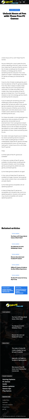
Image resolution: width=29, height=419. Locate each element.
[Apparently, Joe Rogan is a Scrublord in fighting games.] (7, 359)
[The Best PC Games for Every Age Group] (5, 277)
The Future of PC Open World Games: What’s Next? (19, 237)
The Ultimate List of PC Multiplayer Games (17, 247)
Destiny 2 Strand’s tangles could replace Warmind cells (7, 290)
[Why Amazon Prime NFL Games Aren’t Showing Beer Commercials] (7, 368)
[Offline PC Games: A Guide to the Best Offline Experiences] (5, 266)
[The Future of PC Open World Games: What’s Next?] (5, 235)
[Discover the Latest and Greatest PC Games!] (5, 256)
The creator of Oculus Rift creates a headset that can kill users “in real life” (19, 350)
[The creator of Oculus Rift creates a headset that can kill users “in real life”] (7, 349)
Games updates (14, 10)
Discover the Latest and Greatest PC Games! (17, 257)
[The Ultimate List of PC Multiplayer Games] (5, 246)
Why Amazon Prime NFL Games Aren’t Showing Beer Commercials (19, 369)
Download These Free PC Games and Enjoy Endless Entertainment (21, 291)
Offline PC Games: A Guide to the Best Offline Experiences (19, 268)
